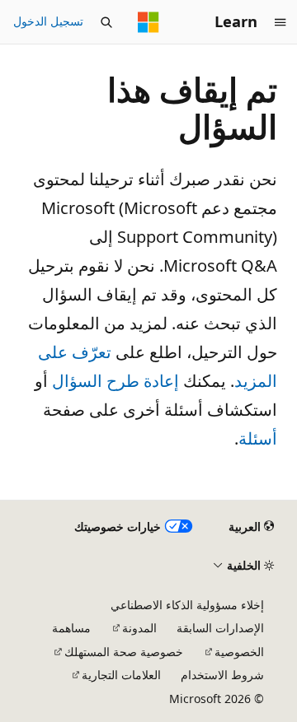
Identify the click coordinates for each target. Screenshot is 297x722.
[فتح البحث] (106, 22)
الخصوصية (239, 651)
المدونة (139, 628)
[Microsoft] (148, 22)
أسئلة (257, 438)
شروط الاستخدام (222, 674)
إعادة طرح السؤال (115, 381)
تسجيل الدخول (48, 21)
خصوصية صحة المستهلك (123, 651)
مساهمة (71, 628)
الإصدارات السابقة (220, 628)
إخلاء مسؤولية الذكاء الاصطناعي (187, 605)
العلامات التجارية (121, 674)
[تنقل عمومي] (280, 22)
